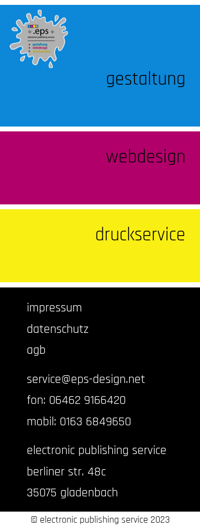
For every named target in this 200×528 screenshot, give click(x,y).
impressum (54, 308)
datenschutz (58, 329)
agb (36, 350)
